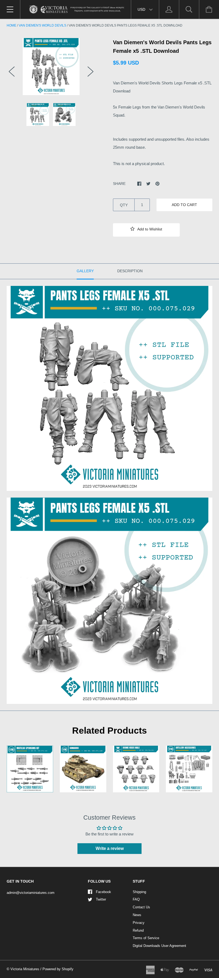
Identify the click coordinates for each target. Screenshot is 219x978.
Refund (138, 930)
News (137, 915)
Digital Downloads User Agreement (159, 946)
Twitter (101, 899)
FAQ (136, 899)
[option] (51, 66)
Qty (124, 205)
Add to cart (184, 205)
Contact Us (141, 907)
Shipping (139, 892)
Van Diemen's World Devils (42, 25)
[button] (146, 230)
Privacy (138, 923)
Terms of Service (146, 938)
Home (11, 25)
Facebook (103, 892)
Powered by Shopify (57, 969)
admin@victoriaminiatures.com (30, 893)
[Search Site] (189, 9)
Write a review (110, 848)
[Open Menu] (10, 9)
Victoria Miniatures (24, 969)
